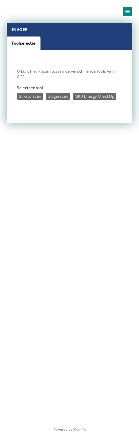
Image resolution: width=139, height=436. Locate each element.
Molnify (79, 429)
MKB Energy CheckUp (94, 96)
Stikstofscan (30, 96)
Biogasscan (58, 96)
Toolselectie (23, 43)
